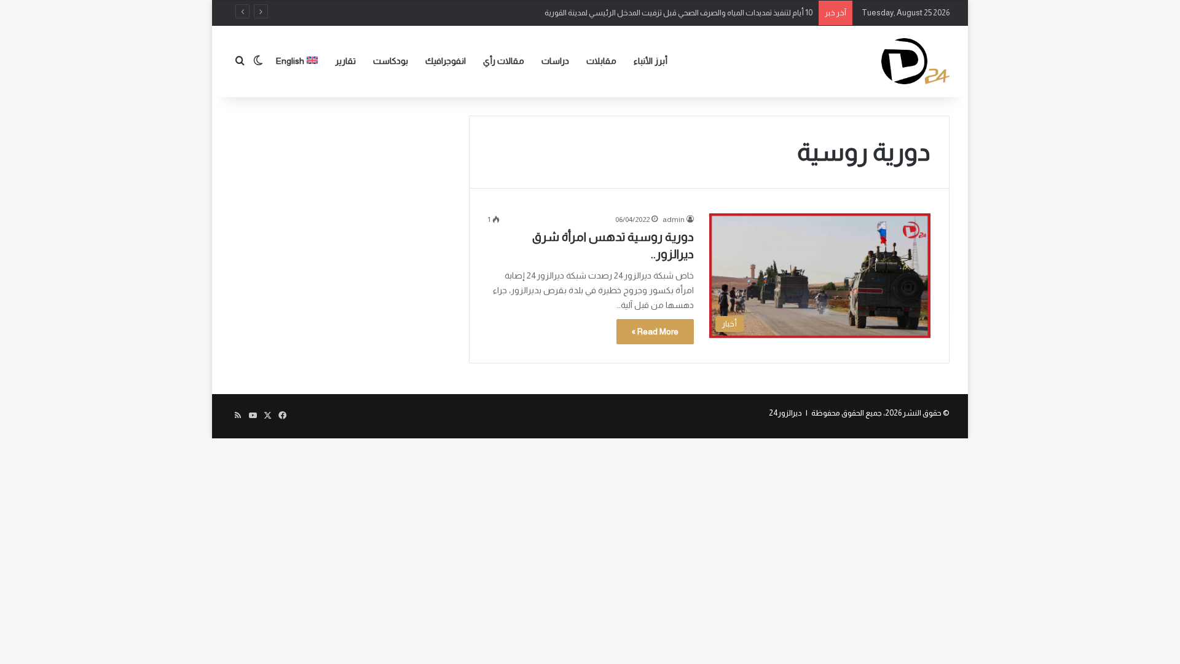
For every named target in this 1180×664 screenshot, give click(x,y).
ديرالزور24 (785, 412)
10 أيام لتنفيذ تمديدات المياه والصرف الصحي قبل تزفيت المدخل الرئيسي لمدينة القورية (678, 12)
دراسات (555, 61)
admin (674, 219)
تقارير (345, 61)
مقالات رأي (503, 61)
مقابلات (601, 61)
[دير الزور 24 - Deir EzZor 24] (915, 61)
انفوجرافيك (445, 61)
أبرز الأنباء (650, 61)
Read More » (655, 331)
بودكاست (390, 61)
